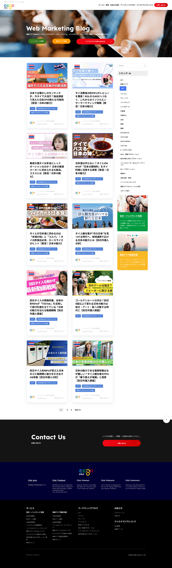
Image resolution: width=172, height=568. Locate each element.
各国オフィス (118, 529)
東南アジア (124, 84)
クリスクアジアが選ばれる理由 (36, 534)
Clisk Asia (32, 480)
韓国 (122, 128)
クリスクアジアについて (145, 5)
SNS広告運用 (30, 516)
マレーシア (124, 98)
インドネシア (125, 102)
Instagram (125, 141)
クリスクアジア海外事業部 (45, 121)
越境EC (123, 173)
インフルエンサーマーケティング (36, 528)
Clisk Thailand (58, 480)
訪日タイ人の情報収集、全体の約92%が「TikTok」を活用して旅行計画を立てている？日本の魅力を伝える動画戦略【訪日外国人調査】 (46, 307)
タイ (32, 108)
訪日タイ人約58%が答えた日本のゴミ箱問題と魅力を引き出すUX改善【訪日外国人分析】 (47, 374)
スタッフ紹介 (125, 191)
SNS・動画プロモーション (129, 154)
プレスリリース (119, 513)
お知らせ (117, 516)
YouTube (124, 137)
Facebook (124, 133)
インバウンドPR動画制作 (34, 525)
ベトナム (123, 94)
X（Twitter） (126, 150)
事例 (107, 5)
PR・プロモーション (127, 169)
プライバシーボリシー (33, 555)
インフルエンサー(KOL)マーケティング (132, 164)
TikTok (123, 146)
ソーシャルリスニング (128, 182)
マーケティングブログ (127, 5)
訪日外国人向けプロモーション (47, 108)
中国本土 (123, 115)
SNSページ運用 (31, 519)
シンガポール (125, 107)
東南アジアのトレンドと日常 (39, 113)
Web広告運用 (30, 522)
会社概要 (117, 526)
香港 (122, 124)
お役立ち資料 (114, 5)
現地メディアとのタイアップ (35, 531)
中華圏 (122, 111)
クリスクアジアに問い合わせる (95, 41)
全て (122, 80)
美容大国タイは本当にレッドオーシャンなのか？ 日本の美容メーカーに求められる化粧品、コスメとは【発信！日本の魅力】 (47, 170)
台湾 (122, 120)
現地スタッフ (30, 543)
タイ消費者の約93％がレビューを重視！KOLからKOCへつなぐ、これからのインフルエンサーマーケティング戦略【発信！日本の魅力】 (92, 100)
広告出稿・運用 (125, 178)
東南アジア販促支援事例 (60, 536)
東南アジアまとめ (83, 525)
